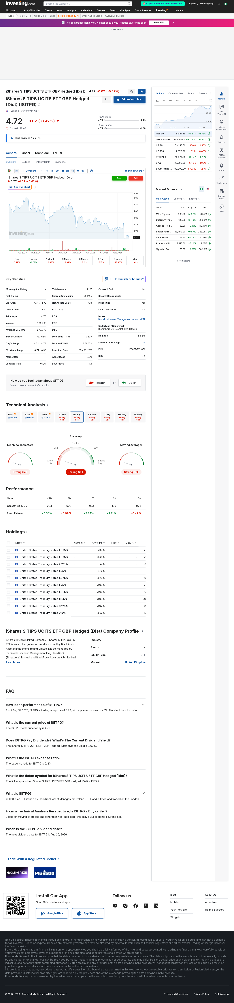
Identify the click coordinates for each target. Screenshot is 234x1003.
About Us (210, 894)
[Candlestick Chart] (9, 171)
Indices (160, 93)
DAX (158, 162)
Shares (203, 93)
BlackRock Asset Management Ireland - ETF (122, 319)
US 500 (160, 151)
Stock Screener (143, 10)
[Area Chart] (16, 171)
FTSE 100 (161, 157)
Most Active (162, 198)
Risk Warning (222, 994)
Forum (57, 153)
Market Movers (167, 189)
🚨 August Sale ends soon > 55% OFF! (162, 3)
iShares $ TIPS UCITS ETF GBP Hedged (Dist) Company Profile (72, 631)
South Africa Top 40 (167, 168)
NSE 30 (160, 133)
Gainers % (179, 198)
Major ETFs (25, 16)
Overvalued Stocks (114, 16)
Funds (52, 16)
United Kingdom (135, 662)
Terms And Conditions (176, 994)
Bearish (101, 382)
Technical (41, 153)
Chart (26, 153)
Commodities (175, 93)
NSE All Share (163, 139)
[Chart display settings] (91, 171)
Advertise (211, 902)
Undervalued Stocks (92, 16)
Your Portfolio (178, 909)
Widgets (175, 917)
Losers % (194, 198)
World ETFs (40, 16)
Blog (173, 894)
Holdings (25, 162)
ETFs (11, 16)
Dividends (60, 162)
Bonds (191, 93)
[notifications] (219, 3)
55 (144, 342)
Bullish (132, 382)
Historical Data (42, 162)
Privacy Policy (201, 994)
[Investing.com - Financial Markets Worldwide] (20, 3)
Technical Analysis (25, 404)
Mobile (174, 902)
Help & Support (214, 909)
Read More (13, 662)
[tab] (12, 417)
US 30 (159, 145)
